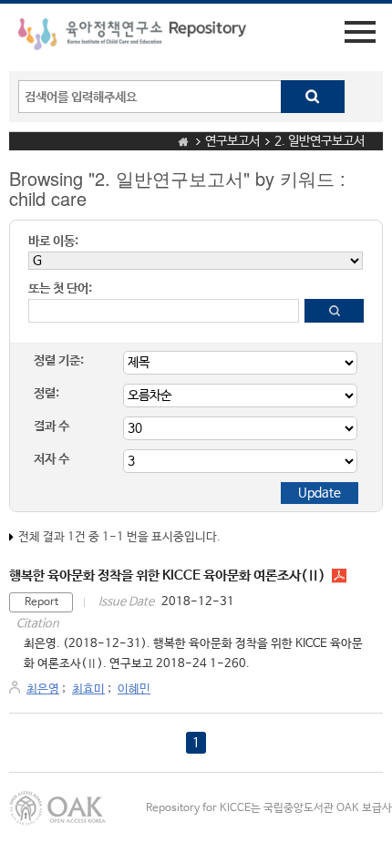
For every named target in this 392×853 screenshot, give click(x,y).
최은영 (42, 689)
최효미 (88, 689)
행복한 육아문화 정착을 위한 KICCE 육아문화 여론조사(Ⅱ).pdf (339, 576)
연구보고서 (232, 141)
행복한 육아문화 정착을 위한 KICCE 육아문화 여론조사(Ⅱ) (167, 575)
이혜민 (134, 689)
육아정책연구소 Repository (132, 37)
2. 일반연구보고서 (319, 141)
